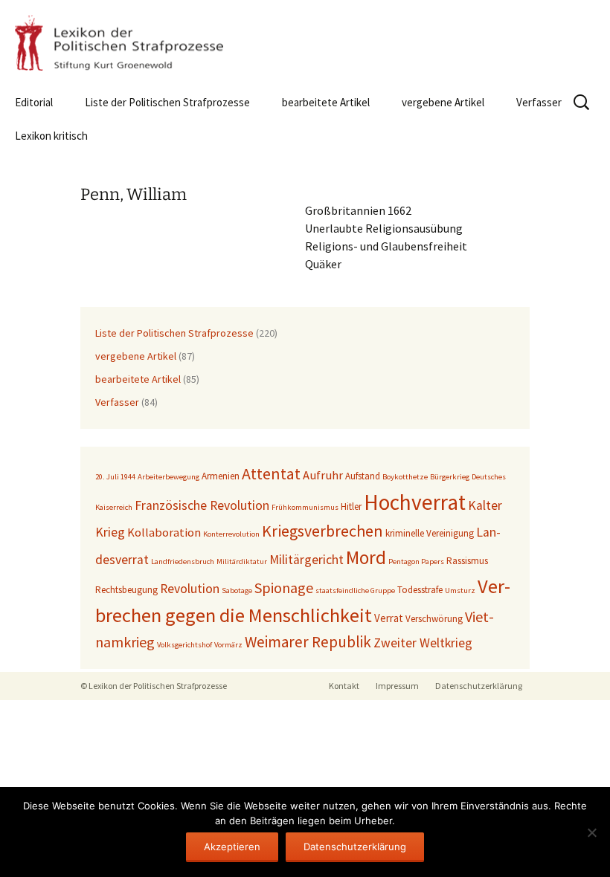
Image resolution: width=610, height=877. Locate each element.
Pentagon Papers (416, 561)
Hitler (351, 506)
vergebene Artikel (443, 102)
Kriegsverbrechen (322, 530)
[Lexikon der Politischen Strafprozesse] (305, 42)
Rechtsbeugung (126, 589)
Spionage (283, 587)
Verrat (388, 618)
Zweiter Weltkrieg (422, 643)
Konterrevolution (231, 534)
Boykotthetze (405, 477)
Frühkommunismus (305, 507)
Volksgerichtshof (184, 645)
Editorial (34, 102)
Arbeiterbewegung (168, 477)
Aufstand (362, 476)
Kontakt (344, 685)
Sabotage (237, 590)
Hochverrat (415, 502)
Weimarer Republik (308, 642)
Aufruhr (323, 475)
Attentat (271, 473)
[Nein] (591, 832)
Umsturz (460, 590)
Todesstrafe (420, 589)
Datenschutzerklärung (478, 685)
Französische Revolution (202, 505)
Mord (366, 557)
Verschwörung (434, 618)
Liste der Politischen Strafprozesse (167, 102)
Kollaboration (164, 532)
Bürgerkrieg (449, 477)
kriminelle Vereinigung (429, 533)
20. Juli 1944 (115, 477)
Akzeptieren (232, 846)
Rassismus (467, 560)
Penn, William (133, 194)
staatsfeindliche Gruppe (355, 590)
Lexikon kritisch (51, 136)
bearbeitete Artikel (326, 102)
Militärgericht (306, 559)
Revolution (189, 588)
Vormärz (228, 645)
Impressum (397, 685)
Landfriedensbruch (182, 561)
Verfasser (539, 102)
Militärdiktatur (241, 561)
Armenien (221, 476)
